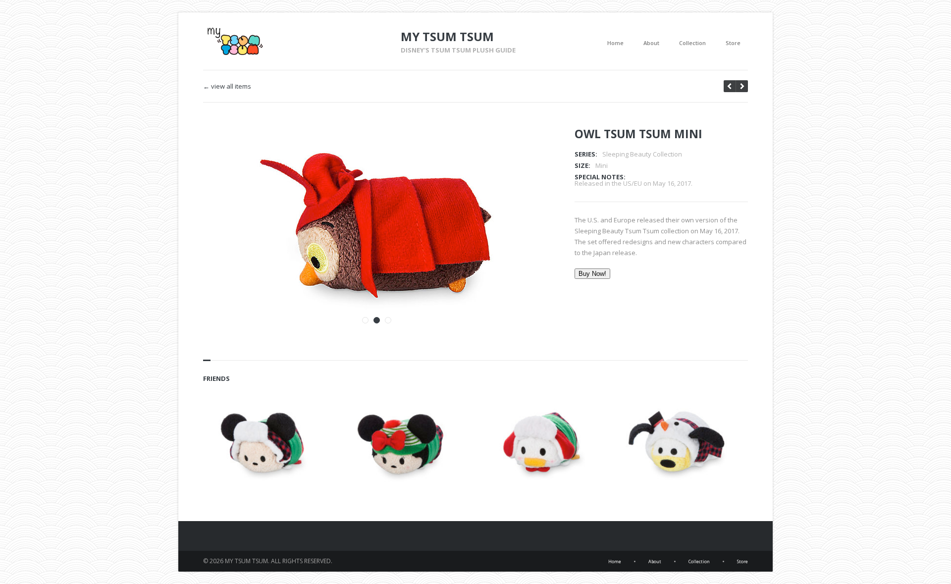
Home (615, 43)
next (730, 86)
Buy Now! (592, 273)
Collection (692, 43)
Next (529, 148)
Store (733, 43)
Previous (512, 148)
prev (742, 86)
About (651, 43)
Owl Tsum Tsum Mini (638, 134)
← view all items (227, 86)
